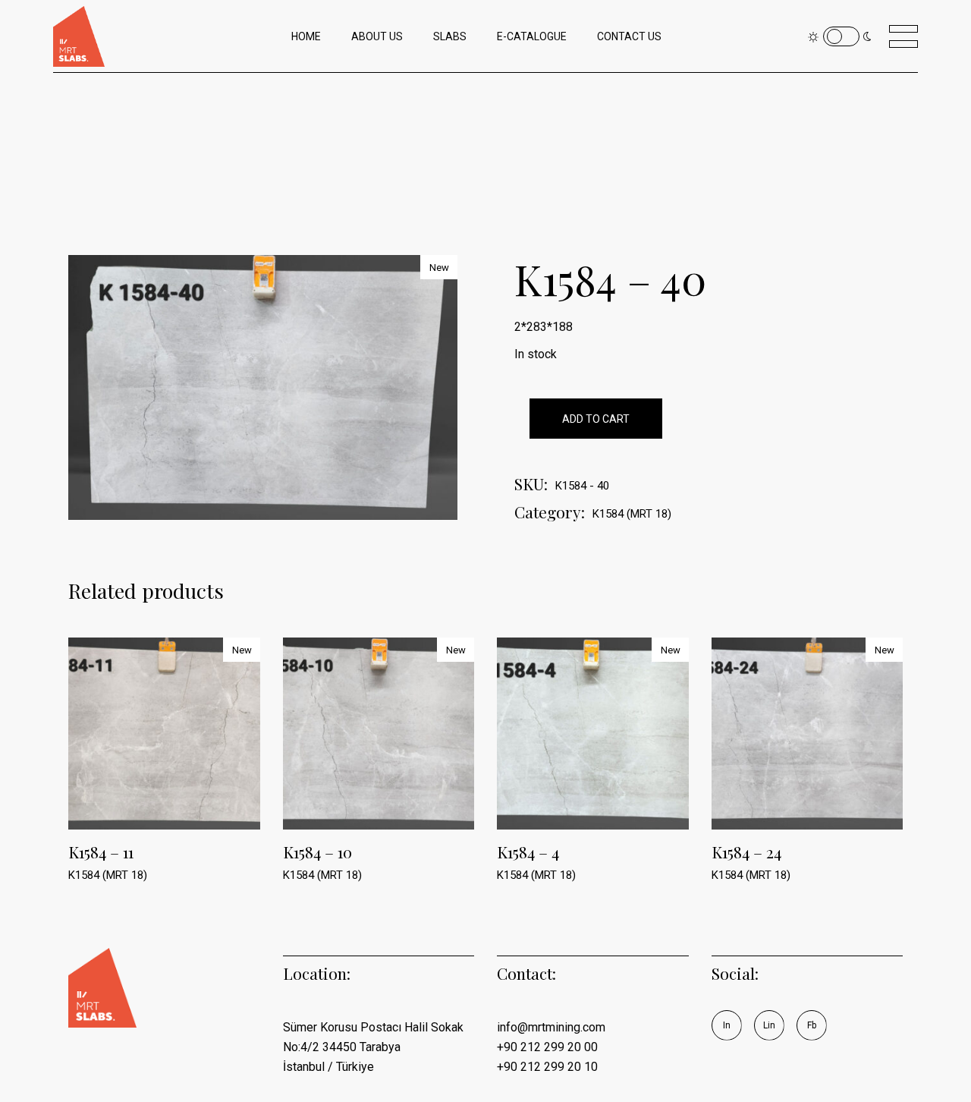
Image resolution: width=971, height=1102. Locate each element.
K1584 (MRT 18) (631, 514)
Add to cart (596, 419)
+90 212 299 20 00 (547, 1047)
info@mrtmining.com (551, 1027)
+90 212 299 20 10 (547, 1066)
